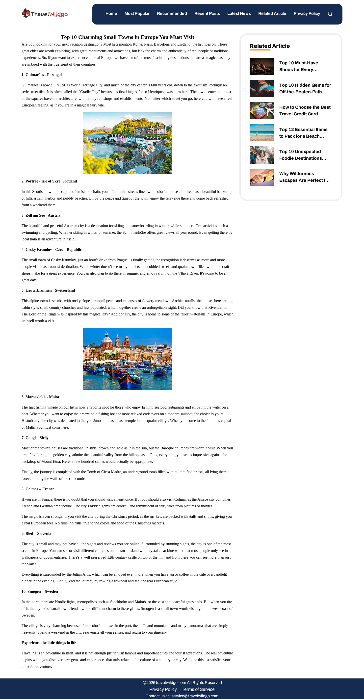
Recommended (172, 13)
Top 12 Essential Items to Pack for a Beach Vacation (303, 133)
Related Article (272, 13)
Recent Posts (207, 13)
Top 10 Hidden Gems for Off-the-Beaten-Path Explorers (305, 89)
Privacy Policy (307, 13)
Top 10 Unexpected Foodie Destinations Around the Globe (300, 155)
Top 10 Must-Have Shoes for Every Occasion (298, 66)
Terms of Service (198, 689)
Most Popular (137, 13)
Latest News (239, 13)
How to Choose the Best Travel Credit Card (305, 110)
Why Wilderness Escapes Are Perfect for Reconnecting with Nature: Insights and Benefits (304, 177)
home (111, 13)
